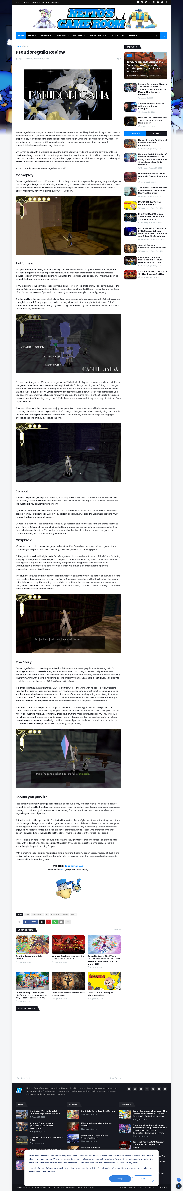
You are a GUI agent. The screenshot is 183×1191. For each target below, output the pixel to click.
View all (117, 930)
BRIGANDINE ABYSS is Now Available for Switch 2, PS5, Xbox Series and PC (151, 217)
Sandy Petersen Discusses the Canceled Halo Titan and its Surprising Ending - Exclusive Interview (145, 66)
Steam (73, 914)
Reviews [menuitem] (44, 35)
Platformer (55, 914)
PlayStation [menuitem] (97, 35)
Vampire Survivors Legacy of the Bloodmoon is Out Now (68, 957)
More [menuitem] (132, 35)
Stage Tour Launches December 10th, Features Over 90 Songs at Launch (151, 260)
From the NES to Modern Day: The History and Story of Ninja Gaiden (152, 120)
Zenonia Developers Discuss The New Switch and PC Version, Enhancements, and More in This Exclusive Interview (152, 89)
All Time (157, 133)
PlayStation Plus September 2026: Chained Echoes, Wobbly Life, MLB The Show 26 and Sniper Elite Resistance (152, 232)
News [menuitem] (31, 35)
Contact (36, 2)
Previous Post (23, 1078)
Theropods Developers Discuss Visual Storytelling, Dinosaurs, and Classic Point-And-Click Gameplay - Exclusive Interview (150, 1129)
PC (62, 869)
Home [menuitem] (21, 35)
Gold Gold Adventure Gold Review (29, 957)
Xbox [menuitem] (113, 35)
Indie (25, 46)
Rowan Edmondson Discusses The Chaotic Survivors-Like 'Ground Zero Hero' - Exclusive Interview (150, 1114)
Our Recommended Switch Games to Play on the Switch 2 (152, 176)
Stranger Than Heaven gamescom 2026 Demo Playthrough (41, 1126)
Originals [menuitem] (61, 35)
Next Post (114, 1078)
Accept (120, 1178)
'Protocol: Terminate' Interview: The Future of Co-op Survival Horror (148, 1144)
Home (18, 2)
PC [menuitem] (123, 35)
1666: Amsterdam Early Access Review (96, 1124)
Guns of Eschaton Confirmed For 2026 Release (68, 994)
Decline (143, 1178)
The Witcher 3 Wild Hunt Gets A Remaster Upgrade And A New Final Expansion (152, 190)
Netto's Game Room (46, 1187)
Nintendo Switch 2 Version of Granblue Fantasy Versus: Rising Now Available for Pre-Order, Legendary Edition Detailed (152, 159)
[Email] (61, 922)
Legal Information (85, 1187)
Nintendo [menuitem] (78, 35)
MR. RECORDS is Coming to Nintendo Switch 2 (100, 994)
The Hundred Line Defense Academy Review (94, 1136)
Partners (55, 2)
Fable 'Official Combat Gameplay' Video (47, 1138)
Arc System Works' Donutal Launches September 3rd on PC (45, 1112)
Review (65, 914)
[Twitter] (42, 922)
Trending (135, 133)
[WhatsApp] (55, 922)
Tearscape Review (90, 1147)
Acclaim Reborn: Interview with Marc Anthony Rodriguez (151, 106)
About (26, 2)
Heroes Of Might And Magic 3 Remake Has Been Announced (152, 143)
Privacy (45, 2)
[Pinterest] (48, 922)
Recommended (73, 866)
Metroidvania (37, 914)
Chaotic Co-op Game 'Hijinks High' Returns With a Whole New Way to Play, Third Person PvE (31, 995)
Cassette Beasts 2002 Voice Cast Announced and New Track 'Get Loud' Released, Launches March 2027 (104, 960)
